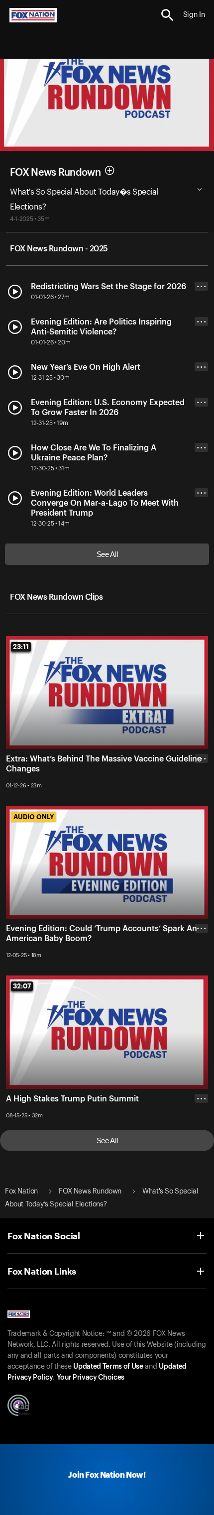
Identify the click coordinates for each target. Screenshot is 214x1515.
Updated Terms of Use (108, 1366)
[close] (201, 798)
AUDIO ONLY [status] (33, 817)
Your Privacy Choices (90, 1377)
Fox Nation (21, 1191)
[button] (167, 15)
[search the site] (167, 15)
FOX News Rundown (55, 172)
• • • (201, 286)
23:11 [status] (21, 646)
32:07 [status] (22, 986)
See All (107, 554)
